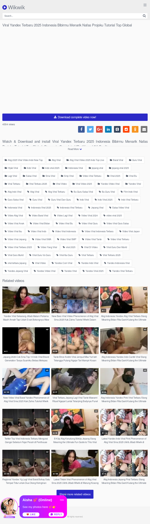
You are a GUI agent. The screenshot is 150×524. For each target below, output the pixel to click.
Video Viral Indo (38, 231)
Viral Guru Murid (15, 255)
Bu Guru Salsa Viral (83, 191)
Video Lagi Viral (65, 215)
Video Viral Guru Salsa (117, 223)
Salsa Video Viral (120, 207)
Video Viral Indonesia (65, 231)
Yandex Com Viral (63, 263)
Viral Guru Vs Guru (41, 255)
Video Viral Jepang (16, 239)
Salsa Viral (31, 176)
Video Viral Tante (93, 239)
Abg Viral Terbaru (56, 191)
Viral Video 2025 (83, 183)
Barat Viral (117, 160)
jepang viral (97, 168)
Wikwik (16, 7)
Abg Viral (56, 160)
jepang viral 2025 (120, 168)
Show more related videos (75, 494)
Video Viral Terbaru (91, 176)
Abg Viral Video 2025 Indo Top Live (86, 160)
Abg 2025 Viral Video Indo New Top (25, 160)
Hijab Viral (12, 168)
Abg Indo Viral (14, 191)
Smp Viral (69, 176)
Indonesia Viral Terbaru (70, 207)
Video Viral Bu (65, 223)
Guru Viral (137, 160)
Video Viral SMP (67, 239)
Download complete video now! (76, 117)
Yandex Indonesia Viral (118, 263)
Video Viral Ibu (14, 231)
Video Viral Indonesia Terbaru (99, 231)
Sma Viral (50, 176)
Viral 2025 (115, 176)
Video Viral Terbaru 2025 (19, 247)
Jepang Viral (97, 207)
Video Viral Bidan (41, 223)
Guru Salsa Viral (15, 199)
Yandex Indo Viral (89, 263)
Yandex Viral (134, 183)
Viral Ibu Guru (66, 255)
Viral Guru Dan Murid (116, 247)
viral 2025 (70, 247)
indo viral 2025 (52, 168)
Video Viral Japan (131, 231)
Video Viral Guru (89, 223)
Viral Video (61, 183)
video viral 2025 (114, 215)
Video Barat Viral (39, 215)
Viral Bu (133, 176)
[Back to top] (142, 514)
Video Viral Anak (15, 223)
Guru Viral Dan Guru (61, 199)
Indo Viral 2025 (104, 199)
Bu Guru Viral (108, 191)
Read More (73, 149)
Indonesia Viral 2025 (40, 207)
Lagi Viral (12, 176)
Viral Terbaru (13, 183)
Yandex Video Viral (110, 183)
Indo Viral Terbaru (129, 199)
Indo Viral (31, 168)
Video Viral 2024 (89, 215)
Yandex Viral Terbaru (122, 271)
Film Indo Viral (130, 191)
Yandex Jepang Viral (17, 271)
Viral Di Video (91, 247)
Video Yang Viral (48, 247)
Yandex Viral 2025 (94, 271)
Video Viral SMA (43, 239)
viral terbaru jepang (16, 263)
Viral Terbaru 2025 (38, 183)
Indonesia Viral (75, 168)
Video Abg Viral (15, 215)
